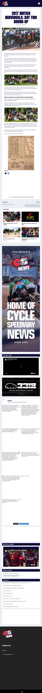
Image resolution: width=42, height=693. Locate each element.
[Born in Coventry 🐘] (30, 486)
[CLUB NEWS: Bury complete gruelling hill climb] (30, 217)
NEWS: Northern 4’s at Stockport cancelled (11, 598)
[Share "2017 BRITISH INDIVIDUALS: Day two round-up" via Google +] (17, 197)
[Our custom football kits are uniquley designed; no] (30, 416)
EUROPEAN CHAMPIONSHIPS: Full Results (10, 606)
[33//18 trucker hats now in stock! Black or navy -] (30, 463)
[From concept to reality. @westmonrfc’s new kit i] (30, 439)
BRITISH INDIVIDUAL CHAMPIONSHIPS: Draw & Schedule (13, 588)
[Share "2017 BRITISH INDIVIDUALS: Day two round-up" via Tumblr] (19, 197)
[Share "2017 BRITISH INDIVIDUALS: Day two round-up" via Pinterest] (21, 197)
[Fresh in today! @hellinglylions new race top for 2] (11, 439)
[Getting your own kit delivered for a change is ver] (11, 510)
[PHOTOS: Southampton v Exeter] (11, 232)
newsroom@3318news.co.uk (15, 575)
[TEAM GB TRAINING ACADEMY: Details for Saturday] (11, 217)
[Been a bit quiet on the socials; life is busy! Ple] (11, 486)
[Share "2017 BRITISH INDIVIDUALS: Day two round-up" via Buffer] (26, 197)
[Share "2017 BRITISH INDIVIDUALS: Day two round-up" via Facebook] (13, 197)
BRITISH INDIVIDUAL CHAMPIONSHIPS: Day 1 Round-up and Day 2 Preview (17, 582)
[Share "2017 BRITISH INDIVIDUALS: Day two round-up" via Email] (30, 197)
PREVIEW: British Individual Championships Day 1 (12, 585)
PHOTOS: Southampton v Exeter (9, 239)
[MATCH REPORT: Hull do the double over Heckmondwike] (30, 232)
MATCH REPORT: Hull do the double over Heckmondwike (29, 239)
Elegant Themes (19, 690)
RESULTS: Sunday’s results (8, 593)
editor (20, 24)
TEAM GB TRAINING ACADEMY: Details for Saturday (10, 224)
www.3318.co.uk (4, 650)
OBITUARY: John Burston (7, 595)
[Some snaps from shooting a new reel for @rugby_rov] (11, 416)
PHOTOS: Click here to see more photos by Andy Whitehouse (18, 97)
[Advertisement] (21, 183)
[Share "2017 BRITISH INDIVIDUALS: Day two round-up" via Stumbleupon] (28, 197)
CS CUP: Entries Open (7, 590)
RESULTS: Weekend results (8, 603)
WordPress (26, 690)
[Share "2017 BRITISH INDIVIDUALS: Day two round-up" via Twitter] (15, 197)
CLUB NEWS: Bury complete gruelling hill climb (29, 224)
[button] (12, 80)
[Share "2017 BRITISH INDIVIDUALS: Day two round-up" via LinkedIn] (24, 197)
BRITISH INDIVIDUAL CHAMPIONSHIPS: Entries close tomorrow (14, 601)
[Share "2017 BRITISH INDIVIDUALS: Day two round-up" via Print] (32, 197)
